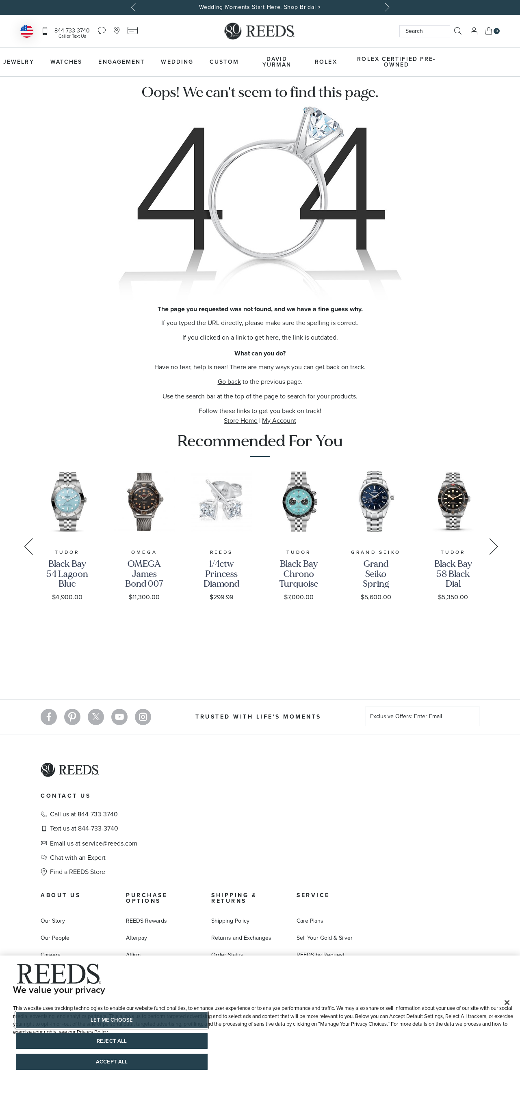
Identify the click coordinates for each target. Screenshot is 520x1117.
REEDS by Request (320, 955)
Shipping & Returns (234, 898)
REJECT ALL (112, 1041)
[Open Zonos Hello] (26, 32)
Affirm (133, 955)
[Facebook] (49, 717)
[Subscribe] (470, 717)
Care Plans (310, 921)
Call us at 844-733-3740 (84, 814)
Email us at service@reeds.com (93, 843)
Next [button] (386, 7)
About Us (60, 895)
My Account (279, 420)
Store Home (241, 420)
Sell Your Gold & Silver (325, 938)
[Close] (507, 1003)
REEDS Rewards (146, 921)
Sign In (474, 31)
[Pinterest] (72, 717)
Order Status (227, 955)
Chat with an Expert (78, 857)
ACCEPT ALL (112, 1061)
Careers (51, 955)
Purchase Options (146, 898)
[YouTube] (119, 717)
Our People (55, 938)
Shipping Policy (230, 921)
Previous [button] (134, 7)
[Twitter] (96, 717)
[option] (260, 7)
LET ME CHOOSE (112, 1020)
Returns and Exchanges (241, 938)
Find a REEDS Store (77, 872)
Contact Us (66, 796)
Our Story (53, 921)
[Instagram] (143, 717)
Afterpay (136, 938)
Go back (229, 381)
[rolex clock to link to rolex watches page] (489, 62)
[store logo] (260, 31)
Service (313, 895)
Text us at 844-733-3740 (84, 828)
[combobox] (424, 31)
